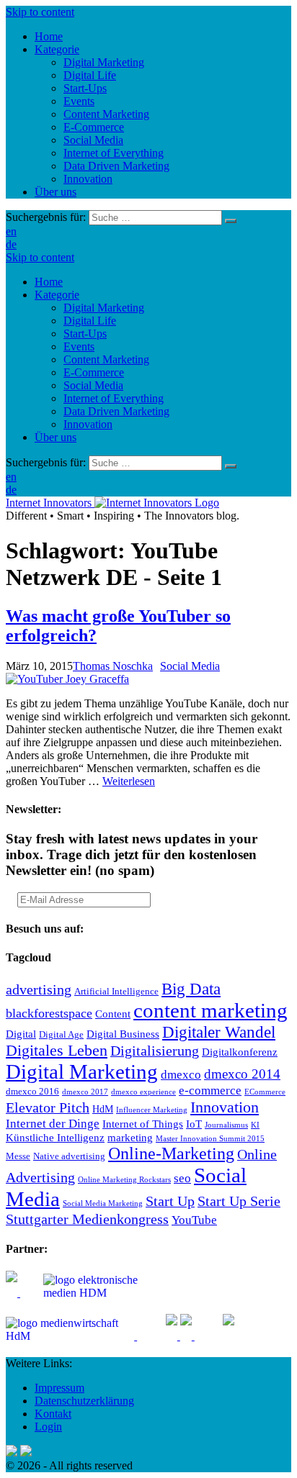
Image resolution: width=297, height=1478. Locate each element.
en (11, 231)
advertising (38, 989)
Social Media (93, 385)
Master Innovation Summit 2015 (210, 1139)
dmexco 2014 (242, 1074)
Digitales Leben (56, 1050)
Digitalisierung (154, 1050)
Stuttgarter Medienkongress (87, 1219)
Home (49, 282)
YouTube (194, 1220)
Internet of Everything (113, 398)
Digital (21, 1034)
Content (112, 1013)
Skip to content (40, 12)
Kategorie (57, 295)
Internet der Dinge (52, 1123)
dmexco (181, 1075)
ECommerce (264, 1092)
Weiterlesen (128, 781)
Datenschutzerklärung (84, 1401)
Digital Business (123, 1034)
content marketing (210, 1010)
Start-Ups (85, 333)
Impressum (59, 1388)
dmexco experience (143, 1092)
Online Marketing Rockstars (124, 1180)
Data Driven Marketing (116, 411)
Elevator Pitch (47, 1107)
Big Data (191, 988)
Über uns (55, 437)
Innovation (87, 424)
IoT (194, 1123)
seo (182, 1178)
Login (48, 1426)
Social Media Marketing (103, 1203)
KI (255, 1125)
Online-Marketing (171, 1153)
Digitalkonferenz (240, 1052)
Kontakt (53, 1413)
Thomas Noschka (113, 666)
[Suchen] (230, 221)
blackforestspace (49, 1013)
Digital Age (61, 1035)
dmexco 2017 (85, 1092)
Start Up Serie (239, 1201)
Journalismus (226, 1125)
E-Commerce (93, 372)
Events (78, 346)
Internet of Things (142, 1123)
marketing (130, 1137)
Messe (18, 1156)
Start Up (170, 1201)
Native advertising (69, 1156)
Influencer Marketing (151, 1110)
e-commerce (210, 1090)
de (11, 244)
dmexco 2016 (32, 1092)
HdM (102, 1109)
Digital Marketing (103, 308)
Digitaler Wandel (218, 1032)
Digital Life (89, 320)
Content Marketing (106, 359)
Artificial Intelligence (116, 992)
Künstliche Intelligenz (55, 1137)
